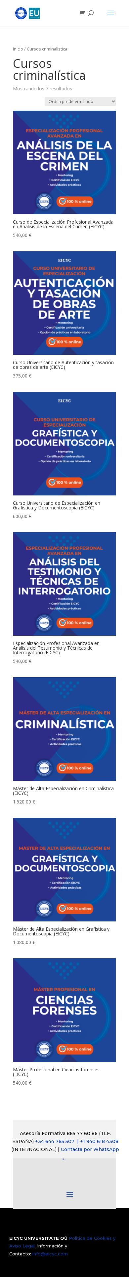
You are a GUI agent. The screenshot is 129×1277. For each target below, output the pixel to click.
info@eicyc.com (50, 1253)
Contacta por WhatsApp (90, 1149)
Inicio (18, 49)
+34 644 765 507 (76, 1141)
